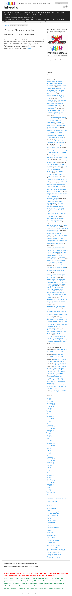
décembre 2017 (51, 443)
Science (22, 15)
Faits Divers (29, 15)
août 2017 (49, 448)
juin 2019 (49, 420)
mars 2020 (49, 413)
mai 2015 (49, 477)
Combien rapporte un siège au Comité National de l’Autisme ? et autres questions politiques (57, 215)
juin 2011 (49, 489)
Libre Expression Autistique (25, 17)
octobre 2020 (50, 406)
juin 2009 (49, 491)
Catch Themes (49, 593)
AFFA (49, 519)
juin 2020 (49, 410)
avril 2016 (49, 470)
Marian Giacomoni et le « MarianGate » (19, 34)
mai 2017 (49, 454)
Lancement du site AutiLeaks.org (55, 270)
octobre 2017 (50, 447)
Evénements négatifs (53, 512)
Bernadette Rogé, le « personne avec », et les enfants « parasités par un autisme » (57, 132)
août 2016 (49, 465)
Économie (12, 15)
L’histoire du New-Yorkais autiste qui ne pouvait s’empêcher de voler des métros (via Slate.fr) (57, 275)
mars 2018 (49, 438)
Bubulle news (51, 542)
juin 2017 (49, 452)
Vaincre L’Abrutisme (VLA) (57, 19)
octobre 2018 (50, 430)
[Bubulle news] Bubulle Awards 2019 (56, 247)
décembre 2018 (51, 427)
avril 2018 (49, 437)
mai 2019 (49, 421)
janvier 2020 (50, 415)
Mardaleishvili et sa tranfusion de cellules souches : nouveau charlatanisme (55, 122)
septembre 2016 (51, 464)
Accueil (7, 25)
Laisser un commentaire (26, 37)
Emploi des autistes (53, 527)
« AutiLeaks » (51, 537)
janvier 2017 (50, 457)
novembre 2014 (51, 482)
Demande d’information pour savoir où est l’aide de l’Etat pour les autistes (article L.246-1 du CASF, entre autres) (57, 301)
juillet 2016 (49, 467)
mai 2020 (49, 411)
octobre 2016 (50, 462)
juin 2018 (49, 433)
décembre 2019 (51, 416)
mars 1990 (49, 494)
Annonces (34, 12)
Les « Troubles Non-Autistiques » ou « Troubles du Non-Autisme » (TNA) (23, 19)
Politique (35, 15)
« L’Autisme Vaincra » (53, 539)
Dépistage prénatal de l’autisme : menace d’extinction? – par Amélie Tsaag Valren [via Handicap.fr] (56, 208)
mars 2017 (49, 455)
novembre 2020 (51, 405)
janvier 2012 (50, 487)
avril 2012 (49, 486)
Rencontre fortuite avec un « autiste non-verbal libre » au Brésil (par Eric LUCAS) (56, 96)
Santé (17, 15)
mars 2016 (49, 472)
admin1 (16, 37)
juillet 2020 (49, 408)
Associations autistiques (57, 12)
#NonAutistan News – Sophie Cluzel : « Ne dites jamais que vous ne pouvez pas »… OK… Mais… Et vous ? (56, 331)
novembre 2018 (51, 428)
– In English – (7, 12)
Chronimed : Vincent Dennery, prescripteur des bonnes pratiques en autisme (57, 157)
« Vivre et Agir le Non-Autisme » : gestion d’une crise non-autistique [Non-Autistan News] (56, 257)
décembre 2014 (51, 481)
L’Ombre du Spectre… (45, 15)
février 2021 (50, 401)
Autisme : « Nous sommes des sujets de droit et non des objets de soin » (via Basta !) (57, 252)
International (15, 12)
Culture (6, 15)
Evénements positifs (53, 513)
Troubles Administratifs (54, 554)
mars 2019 (49, 423)
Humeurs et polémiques (10, 17)
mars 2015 (49, 479)
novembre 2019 (51, 418)
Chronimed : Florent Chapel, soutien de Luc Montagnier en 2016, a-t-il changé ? (57, 386)
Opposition (46, 19)
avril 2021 (49, 400)
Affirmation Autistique (44, 12)
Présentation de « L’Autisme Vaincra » (14, 22)
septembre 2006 (51, 492)
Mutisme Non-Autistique (54, 552)
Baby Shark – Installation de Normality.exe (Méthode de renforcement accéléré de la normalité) (57, 233)
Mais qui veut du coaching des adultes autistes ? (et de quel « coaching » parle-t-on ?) (57, 181)
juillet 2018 (49, 432)
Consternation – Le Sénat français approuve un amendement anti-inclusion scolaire (55, 289)
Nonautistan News (53, 547)
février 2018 (50, 440)
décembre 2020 (51, 403)
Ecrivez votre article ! (30, 22)
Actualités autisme (25, 12)
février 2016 (50, 474)
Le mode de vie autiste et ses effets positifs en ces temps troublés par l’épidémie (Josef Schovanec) (56, 220)
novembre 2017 (51, 445)
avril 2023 (49, 398)
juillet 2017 (49, 450)
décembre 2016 (51, 459)
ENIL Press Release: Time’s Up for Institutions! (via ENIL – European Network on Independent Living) (55, 112)
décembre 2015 (51, 475)
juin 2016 (49, 469)
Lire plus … (29, 48)
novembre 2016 (51, 460)
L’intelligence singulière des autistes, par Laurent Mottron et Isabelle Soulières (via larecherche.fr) (56, 262)
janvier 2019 (50, 425)
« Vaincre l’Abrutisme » (54, 540)
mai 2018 (49, 435)
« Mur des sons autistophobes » (55, 243)
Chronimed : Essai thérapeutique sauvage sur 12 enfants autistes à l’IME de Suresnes (57, 166)
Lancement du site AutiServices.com (56, 267)
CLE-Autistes (51, 522)
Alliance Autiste (52, 520)
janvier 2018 (50, 442)
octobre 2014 (50, 484)
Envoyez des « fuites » (43, 22)
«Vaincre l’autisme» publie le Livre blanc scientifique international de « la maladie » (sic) (57, 326)
